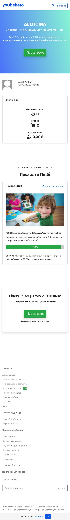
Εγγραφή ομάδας (10, 423)
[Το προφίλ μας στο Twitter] (8, 472)
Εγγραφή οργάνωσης (11, 419)
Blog (4, 406)
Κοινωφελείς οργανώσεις (14, 379)
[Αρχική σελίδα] (13, 5)
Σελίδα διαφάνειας (11, 397)
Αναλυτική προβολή (54, 186)
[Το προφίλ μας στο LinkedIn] (19, 472)
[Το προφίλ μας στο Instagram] (12, 472)
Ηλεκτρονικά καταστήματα (14, 384)
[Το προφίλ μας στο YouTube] (23, 472)
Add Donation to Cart (14, 388)
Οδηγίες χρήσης (9, 454)
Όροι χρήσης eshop (31, 510)
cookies (39, 516)
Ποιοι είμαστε (8, 436)
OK (48, 516)
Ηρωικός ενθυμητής (11, 393)
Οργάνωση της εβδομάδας (14, 445)
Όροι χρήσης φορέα (48, 510)
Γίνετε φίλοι (35, 53)
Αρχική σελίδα (8, 375)
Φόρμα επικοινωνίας (11, 441)
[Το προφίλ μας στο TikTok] (15, 472)
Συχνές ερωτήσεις (10, 450)
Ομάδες (6, 402)
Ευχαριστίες (7, 459)
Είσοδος (61, 5)
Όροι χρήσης (18, 510)
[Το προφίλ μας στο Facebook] (4, 472)
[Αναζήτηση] (53, 6)
